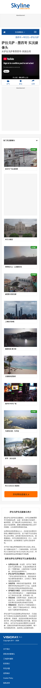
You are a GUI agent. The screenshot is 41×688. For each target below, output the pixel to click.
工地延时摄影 (8, 658)
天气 (8, 84)
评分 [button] (20, 84)
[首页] (4, 32)
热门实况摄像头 (9, 140)
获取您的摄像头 (9, 654)
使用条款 (6, 673)
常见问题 (6, 668)
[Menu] (35, 32)
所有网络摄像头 (20, 494)
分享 (33, 84)
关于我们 (6, 649)
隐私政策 (6, 683)
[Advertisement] (20, 22)
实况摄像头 (19, 32)
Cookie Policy (8, 678)
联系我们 (6, 663)
